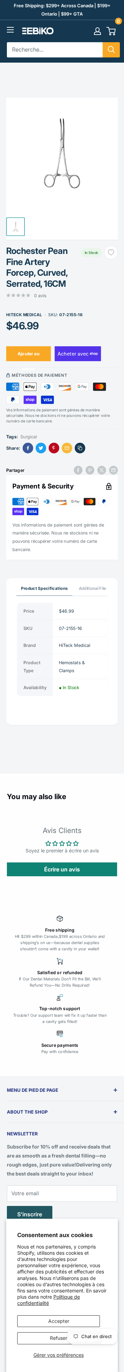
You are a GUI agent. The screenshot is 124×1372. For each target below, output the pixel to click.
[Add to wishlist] (111, 252)
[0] (111, 31)
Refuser (58, 1338)
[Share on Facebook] (28, 448)
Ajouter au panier (29, 356)
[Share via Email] (67, 448)
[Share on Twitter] (41, 448)
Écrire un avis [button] (62, 869)
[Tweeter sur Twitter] (101, 470)
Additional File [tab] (92, 587)
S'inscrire (29, 1214)
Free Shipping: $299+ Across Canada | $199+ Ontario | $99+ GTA (62, 10)
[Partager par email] (113, 470)
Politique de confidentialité (48, 1300)
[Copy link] (80, 448)
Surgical (28, 436)
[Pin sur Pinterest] (89, 470)
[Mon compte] (97, 31)
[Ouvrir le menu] (10, 30)
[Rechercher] (111, 49)
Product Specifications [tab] (44, 587)
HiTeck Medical (24, 314)
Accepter (58, 1321)
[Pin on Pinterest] (54, 448)
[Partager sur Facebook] (78, 470)
